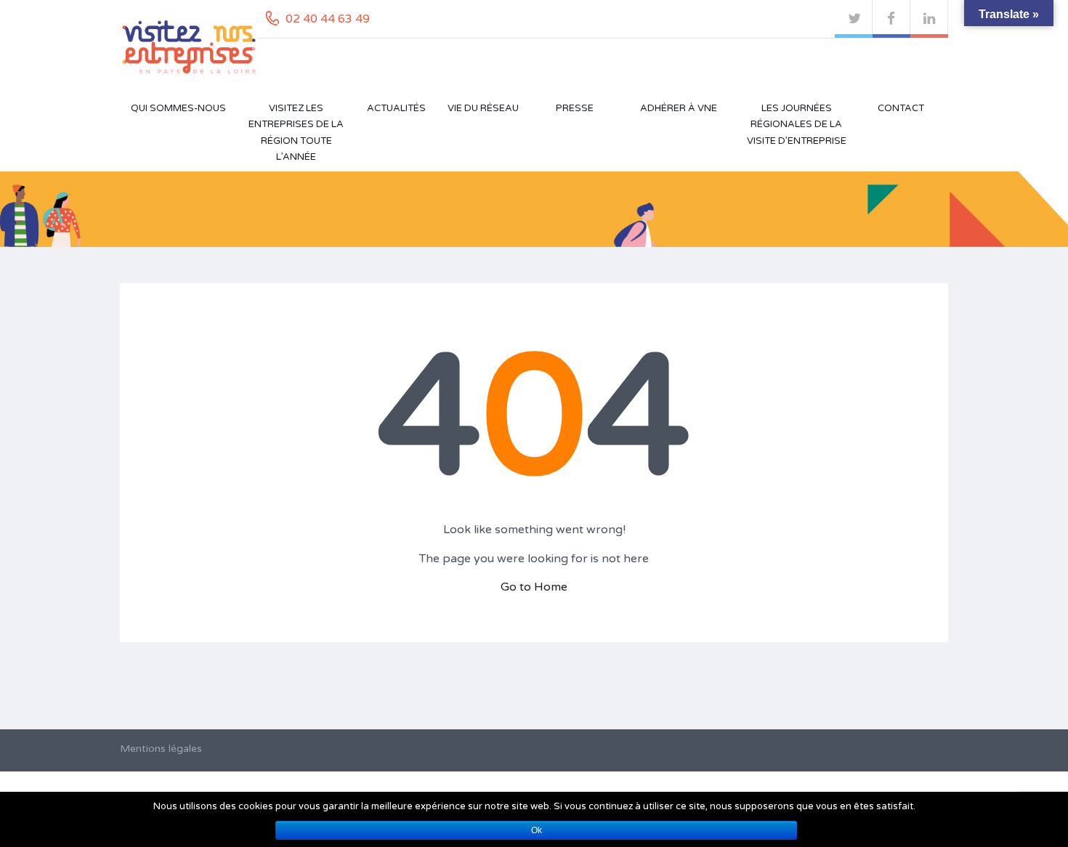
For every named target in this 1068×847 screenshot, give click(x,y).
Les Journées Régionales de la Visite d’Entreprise (796, 124)
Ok (536, 830)
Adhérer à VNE (678, 108)
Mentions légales (161, 748)
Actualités (396, 108)
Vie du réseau (483, 108)
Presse (575, 108)
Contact (901, 108)
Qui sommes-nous (178, 108)
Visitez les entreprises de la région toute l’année (296, 132)
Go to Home (534, 587)
